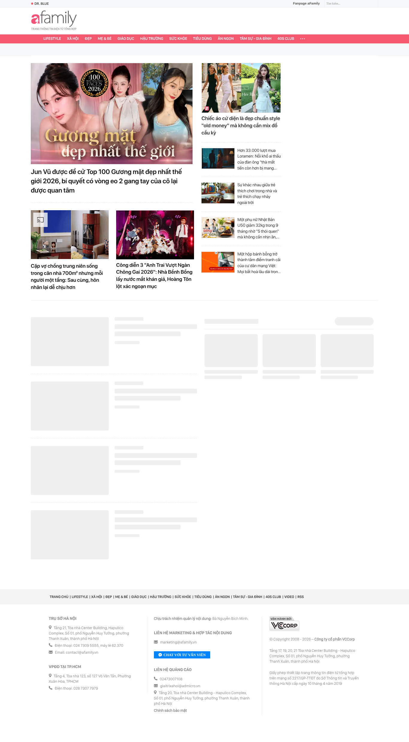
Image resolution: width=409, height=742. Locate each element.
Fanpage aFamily (306, 3)
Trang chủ (59, 600)
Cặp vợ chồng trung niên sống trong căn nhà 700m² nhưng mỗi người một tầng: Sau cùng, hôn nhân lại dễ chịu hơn (67, 273)
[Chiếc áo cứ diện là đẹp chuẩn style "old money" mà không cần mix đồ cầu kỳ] (241, 85)
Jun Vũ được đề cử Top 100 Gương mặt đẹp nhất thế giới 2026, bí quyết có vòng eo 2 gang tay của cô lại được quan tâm (106, 178)
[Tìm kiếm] (374, 3)
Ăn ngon (226, 39)
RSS (300, 600)
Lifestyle (52, 39)
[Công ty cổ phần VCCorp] (284, 626)
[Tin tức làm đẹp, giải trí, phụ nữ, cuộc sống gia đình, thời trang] (54, 20)
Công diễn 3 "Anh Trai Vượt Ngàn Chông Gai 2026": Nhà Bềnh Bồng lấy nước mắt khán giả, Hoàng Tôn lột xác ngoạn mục (154, 273)
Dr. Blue (41, 3)
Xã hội (73, 39)
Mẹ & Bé (105, 39)
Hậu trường (151, 39)
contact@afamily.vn (82, 655)
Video (289, 600)
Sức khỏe (178, 39)
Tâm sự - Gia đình (256, 39)
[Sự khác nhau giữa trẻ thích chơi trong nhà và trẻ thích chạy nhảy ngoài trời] (218, 190)
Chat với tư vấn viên (184, 658)
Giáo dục (126, 39)
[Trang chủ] (35, 38)
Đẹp (88, 39)
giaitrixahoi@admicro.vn (180, 689)
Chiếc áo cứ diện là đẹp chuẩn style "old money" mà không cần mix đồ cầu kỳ (241, 123)
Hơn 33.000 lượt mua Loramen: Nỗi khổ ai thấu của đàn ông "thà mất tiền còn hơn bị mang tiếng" (259, 156)
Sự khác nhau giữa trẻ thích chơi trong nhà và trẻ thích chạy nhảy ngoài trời (257, 191)
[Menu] (302, 38)
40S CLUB (286, 39)
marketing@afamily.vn (178, 645)
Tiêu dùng (202, 39)
